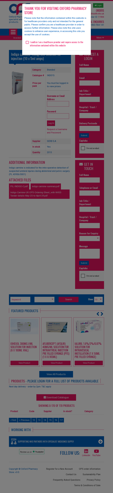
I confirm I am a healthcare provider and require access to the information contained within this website (56, 43)
